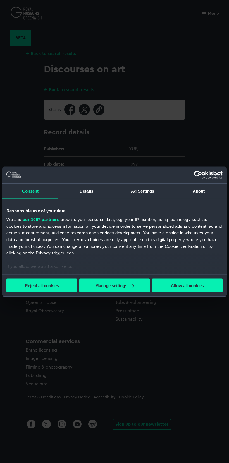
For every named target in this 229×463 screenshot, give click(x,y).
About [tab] (199, 190)
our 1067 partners (41, 219)
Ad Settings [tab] (142, 190)
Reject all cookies (42, 285)
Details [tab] (86, 190)
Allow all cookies (187, 285)
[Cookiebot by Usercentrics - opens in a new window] (198, 175)
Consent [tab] (30, 190)
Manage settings (111, 285)
